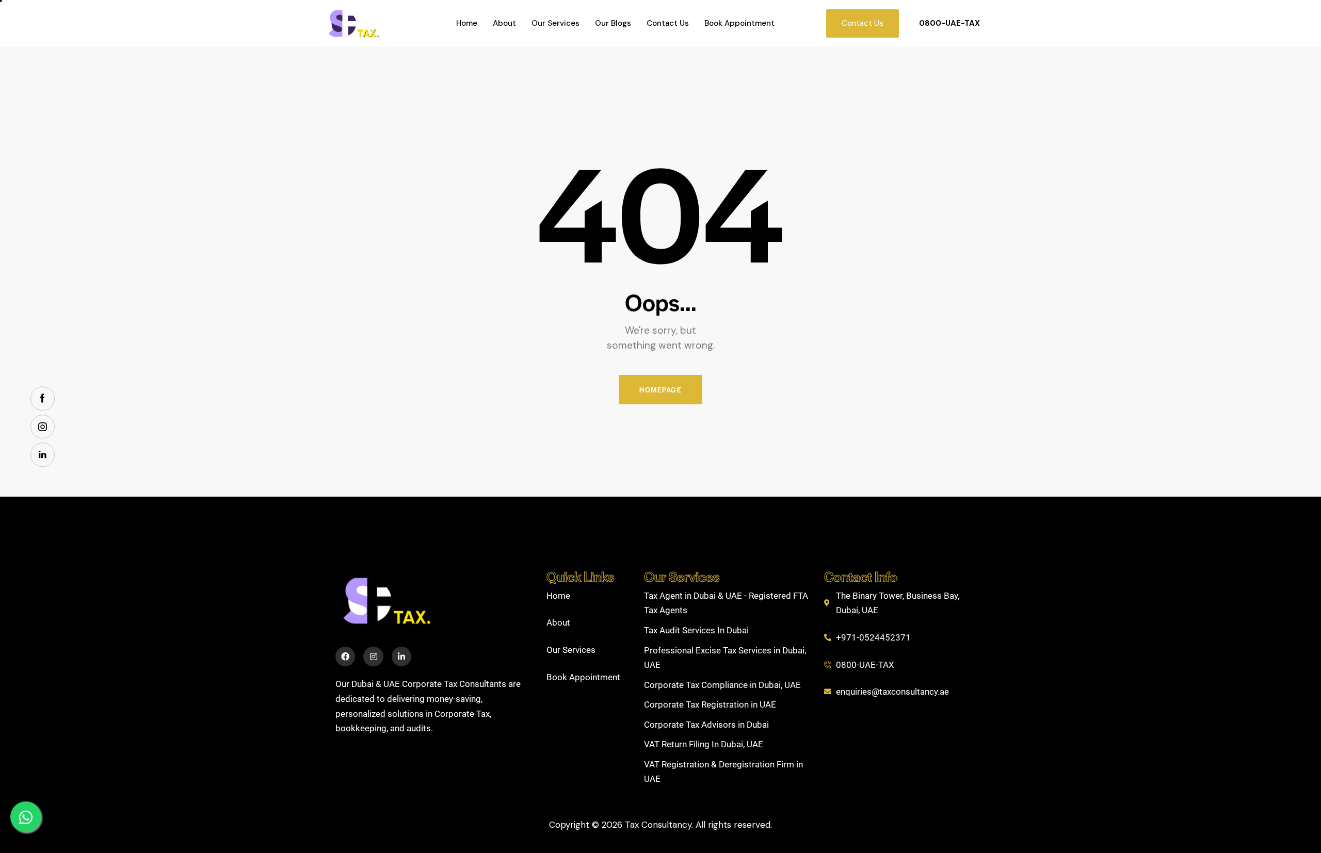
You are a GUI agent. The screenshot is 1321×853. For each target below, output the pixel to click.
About (504, 23)
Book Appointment (739, 23)
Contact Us (668, 23)
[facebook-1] (42, 398)
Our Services (555, 23)
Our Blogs (613, 23)
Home (466, 23)
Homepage (660, 390)
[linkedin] (42, 454)
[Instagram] (373, 656)
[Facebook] (345, 656)
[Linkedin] (401, 656)
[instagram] (42, 427)
